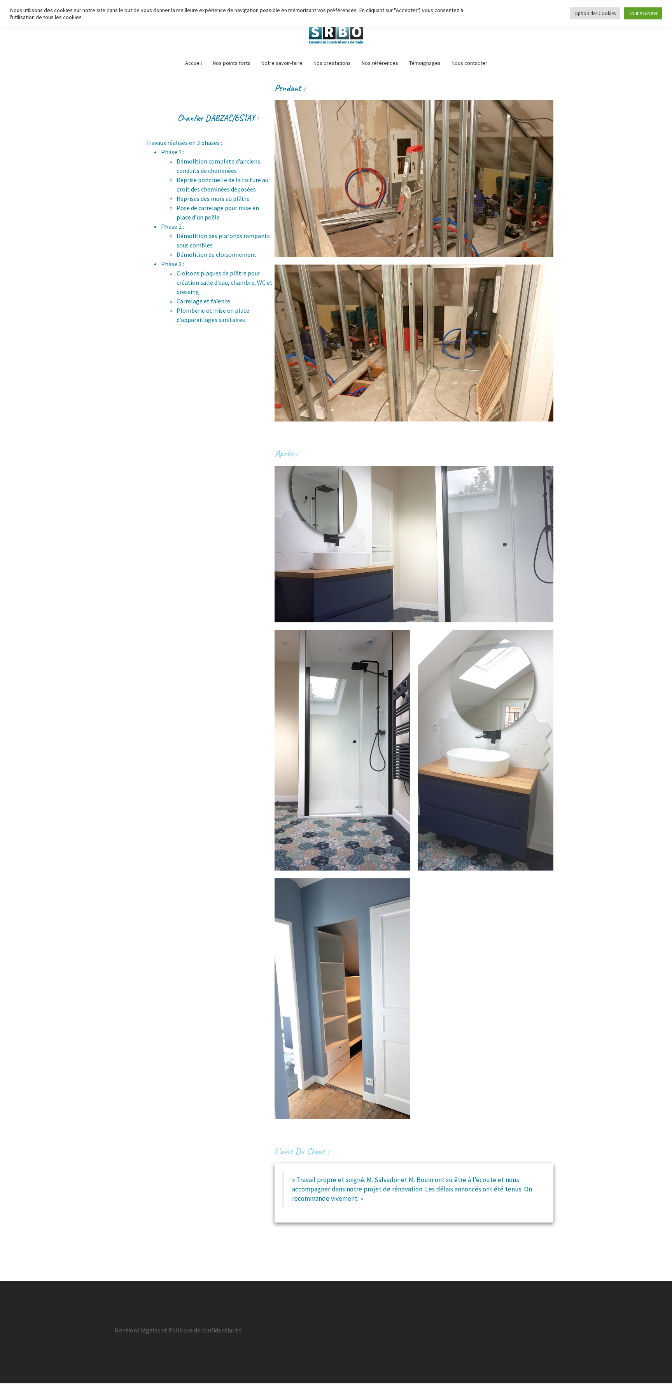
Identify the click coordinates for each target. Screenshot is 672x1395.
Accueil (193, 62)
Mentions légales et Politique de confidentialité (178, 1330)
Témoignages (425, 62)
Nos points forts (231, 62)
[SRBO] (336, 29)
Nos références (380, 62)
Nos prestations (332, 62)
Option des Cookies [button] (595, 13)
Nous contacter (469, 62)
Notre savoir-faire (282, 62)
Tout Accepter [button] (643, 13)
